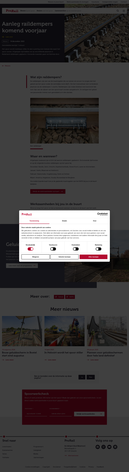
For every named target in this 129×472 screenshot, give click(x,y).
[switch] (53, 249)
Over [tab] (94, 221)
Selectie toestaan (65, 257)
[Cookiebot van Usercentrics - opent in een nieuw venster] (99, 214)
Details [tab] (64, 221)
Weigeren (35, 257)
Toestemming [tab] (34, 221)
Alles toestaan (93, 257)
